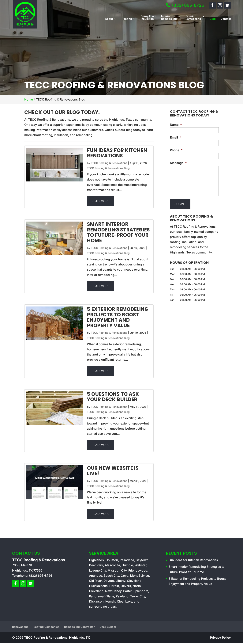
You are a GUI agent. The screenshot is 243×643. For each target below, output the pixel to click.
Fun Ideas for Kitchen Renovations (117, 153)
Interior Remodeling (169, 17)
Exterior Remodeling (193, 17)
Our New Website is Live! (113, 471)
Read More (100, 201)
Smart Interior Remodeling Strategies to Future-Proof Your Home (118, 232)
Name (176, 125)
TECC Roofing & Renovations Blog (108, 168)
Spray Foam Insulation (148, 17)
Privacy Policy (220, 637)
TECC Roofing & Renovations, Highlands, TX (57, 637)
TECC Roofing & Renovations (109, 163)
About (109, 18)
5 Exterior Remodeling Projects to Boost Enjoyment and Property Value (117, 317)
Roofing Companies (46, 626)
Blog (213, 18)
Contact (226, 18)
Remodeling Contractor (79, 626)
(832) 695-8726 (187, 5)
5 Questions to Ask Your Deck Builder (113, 397)
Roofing (127, 18)
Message (178, 163)
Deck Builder (108, 626)
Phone (176, 150)
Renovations (20, 626)
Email (175, 137)
